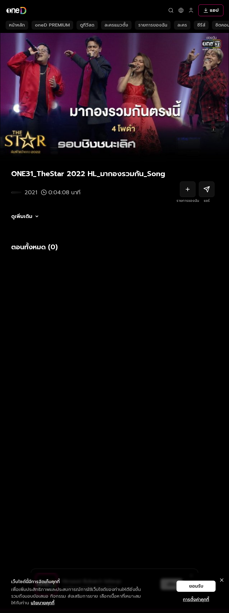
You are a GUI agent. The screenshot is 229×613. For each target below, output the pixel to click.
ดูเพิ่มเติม (21, 216)
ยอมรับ (196, 586)
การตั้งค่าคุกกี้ (196, 599)
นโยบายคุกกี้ (42, 603)
